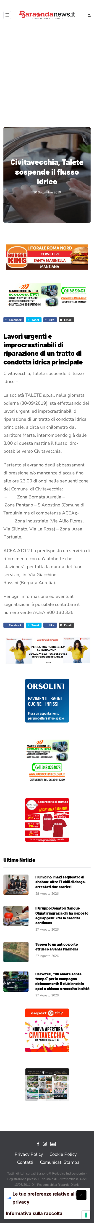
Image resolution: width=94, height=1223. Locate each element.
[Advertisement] (47, 70)
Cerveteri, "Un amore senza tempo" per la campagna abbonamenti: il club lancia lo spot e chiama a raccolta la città (62, 981)
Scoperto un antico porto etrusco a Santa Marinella (56, 946)
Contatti (25, 1162)
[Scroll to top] (81, 1195)
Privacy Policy (29, 1154)
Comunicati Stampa (60, 1162)
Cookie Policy (63, 1154)
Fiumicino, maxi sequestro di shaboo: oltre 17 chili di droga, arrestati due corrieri (60, 882)
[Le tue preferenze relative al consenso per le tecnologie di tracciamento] (86, 1215)
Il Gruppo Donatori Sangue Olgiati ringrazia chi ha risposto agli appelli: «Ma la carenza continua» (61, 915)
